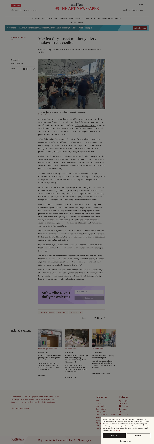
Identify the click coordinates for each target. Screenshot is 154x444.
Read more (116, 430)
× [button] (151, 419)
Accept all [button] (114, 435)
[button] (126, 441)
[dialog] (127, 430)
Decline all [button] (138, 436)
